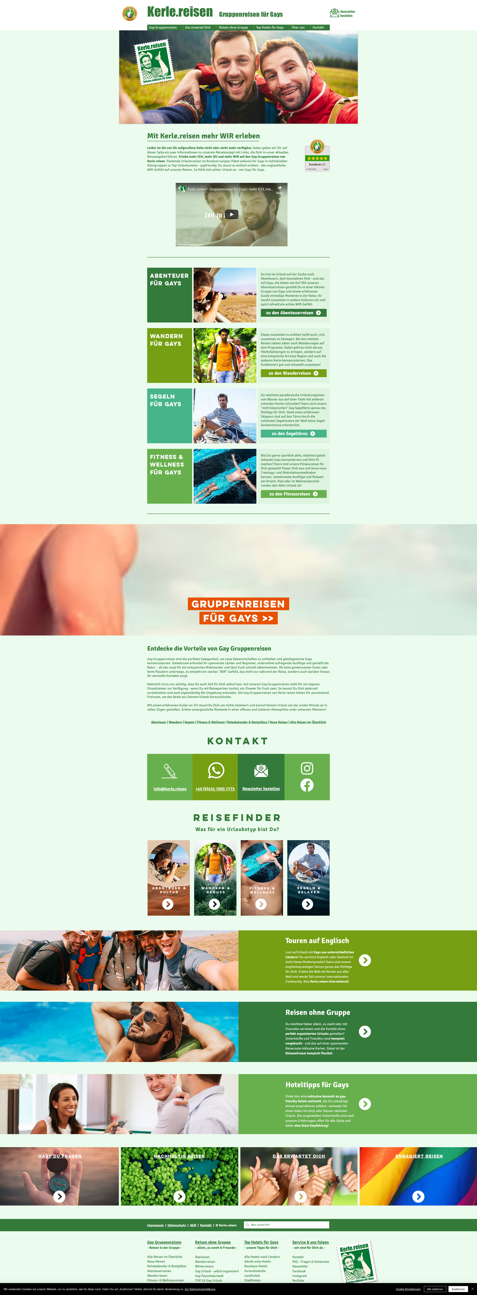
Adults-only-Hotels (257, 1261)
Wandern (175, 722)
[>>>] (214, 904)
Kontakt (206, 1225)
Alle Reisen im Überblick (308, 722)
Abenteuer (158, 722)
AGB (193, 1225)
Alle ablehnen (435, 1289)
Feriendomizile (255, 1271)
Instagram (299, 1276)
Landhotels (252, 1276)
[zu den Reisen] (261, 904)
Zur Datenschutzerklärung (200, 1289)
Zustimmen (458, 1289)
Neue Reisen (279, 722)
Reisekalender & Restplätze (247, 722)
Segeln (189, 722)
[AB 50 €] (307, 904)
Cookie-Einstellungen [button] (408, 1289)
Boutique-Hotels (256, 1266)
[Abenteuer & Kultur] (168, 904)
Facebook (299, 1271)
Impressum (155, 1225)
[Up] (364, 960)
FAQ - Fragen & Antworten (310, 1262)
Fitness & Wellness (211, 722)
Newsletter (300, 1266)
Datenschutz (177, 1225)
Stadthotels (252, 1280)
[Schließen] (472, 1289)
